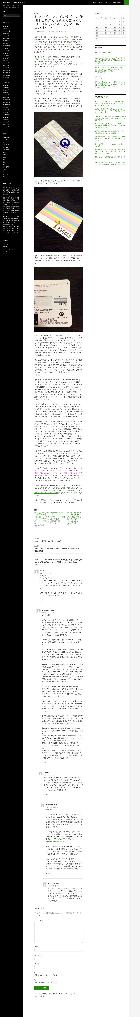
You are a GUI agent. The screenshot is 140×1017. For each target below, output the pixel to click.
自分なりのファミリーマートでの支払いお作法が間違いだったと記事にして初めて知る (58, 548)
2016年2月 (6, 95)
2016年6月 (6, 85)
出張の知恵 (6, 149)
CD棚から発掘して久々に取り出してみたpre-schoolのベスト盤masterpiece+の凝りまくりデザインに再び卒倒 (110, 111)
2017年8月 (6, 50)
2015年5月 (6, 117)
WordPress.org (7, 252)
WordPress (6, 140)
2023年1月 (6, 26)
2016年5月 (6, 87)
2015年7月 (6, 112)
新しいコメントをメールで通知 (45, 975)
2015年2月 (6, 124)
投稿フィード (6, 247)
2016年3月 (6, 92)
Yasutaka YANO (53, 31)
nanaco (53, 256)
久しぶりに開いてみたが (102, 52)
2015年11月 (6, 102)
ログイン (5, 244)
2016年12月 (6, 70)
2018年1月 (6, 43)
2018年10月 (6, 31)
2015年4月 (6, 119)
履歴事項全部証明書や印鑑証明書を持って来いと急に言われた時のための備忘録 (110, 132)
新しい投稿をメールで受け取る (45, 982)
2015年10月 (6, 105)
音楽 (4, 176)
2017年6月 (6, 55)
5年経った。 (99, 76)
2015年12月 (6, 100)
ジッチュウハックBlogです (14, 2)
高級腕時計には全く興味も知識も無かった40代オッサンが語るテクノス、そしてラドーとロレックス (110, 138)
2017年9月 (6, 48)
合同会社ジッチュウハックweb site (101, 2)
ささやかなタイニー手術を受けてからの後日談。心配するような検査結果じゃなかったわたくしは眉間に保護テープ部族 (110, 69)
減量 (4, 159)
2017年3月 (6, 63)
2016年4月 (6, 90)
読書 (4, 169)
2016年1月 (6, 97)
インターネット (7, 145)
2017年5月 (6, 58)
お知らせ (5, 147)
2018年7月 (6, 38)
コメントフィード (8, 249)
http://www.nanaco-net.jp (55, 841)
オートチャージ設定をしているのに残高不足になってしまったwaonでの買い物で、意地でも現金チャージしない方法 (110, 103)
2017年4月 (6, 60)
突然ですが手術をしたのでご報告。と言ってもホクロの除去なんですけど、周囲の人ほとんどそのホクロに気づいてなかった (110, 84)
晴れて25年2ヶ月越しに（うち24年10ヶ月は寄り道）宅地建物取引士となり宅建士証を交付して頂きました (110, 60)
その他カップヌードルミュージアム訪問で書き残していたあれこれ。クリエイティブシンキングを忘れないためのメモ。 (110, 151)
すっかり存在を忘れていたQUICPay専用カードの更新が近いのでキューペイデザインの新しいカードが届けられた (110, 125)
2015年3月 (6, 122)
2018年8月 (6, 36)
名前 (37, 947)
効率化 (5, 152)
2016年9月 (6, 77)
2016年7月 (6, 82)
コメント (38, 920)
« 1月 (96, 39)
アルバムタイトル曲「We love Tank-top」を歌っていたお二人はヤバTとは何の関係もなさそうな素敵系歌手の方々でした (110, 118)
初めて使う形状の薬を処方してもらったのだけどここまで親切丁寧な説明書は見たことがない (110, 163)
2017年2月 (6, 65)
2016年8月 (6, 80)
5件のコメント (65, 31)
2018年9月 (6, 33)
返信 (42, 600)
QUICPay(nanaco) (40, 62)
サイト (36, 964)
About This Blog (118, 2)
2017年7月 (6, 53)
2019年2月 (6, 28)
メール (37, 955)
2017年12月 (6, 46)
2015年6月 (6, 114)
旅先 (4, 157)
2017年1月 (6, 68)
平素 (4, 154)
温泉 (4, 162)
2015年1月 (6, 127)
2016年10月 (6, 75)
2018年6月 (6, 41)
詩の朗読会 (6, 167)
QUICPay (67, 42)
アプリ (5, 142)
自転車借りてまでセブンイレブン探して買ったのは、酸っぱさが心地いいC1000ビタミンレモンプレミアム (74, 517)
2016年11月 (6, 73)
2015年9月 (6, 107)
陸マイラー (37, 13)
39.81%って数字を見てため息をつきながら (48, 540)
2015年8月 (6, 109)
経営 (4, 164)
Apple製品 (6, 137)
